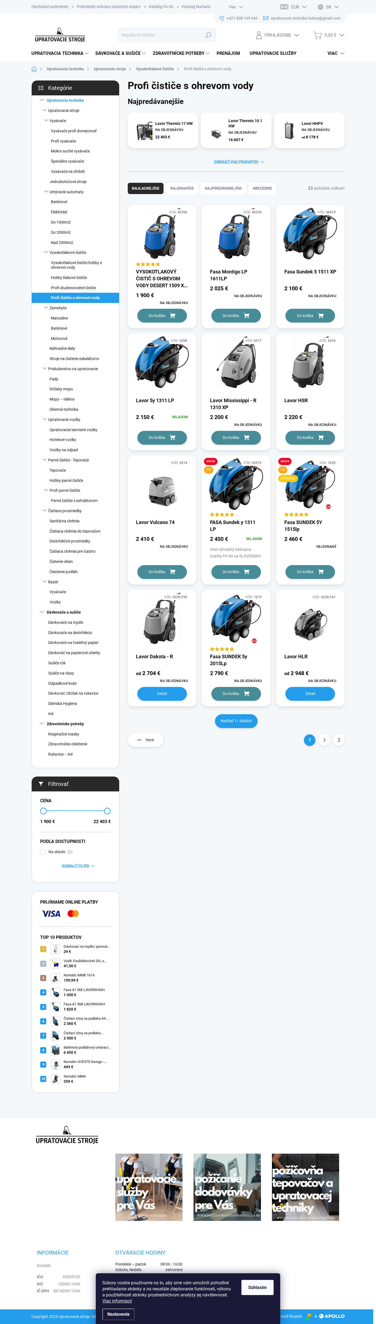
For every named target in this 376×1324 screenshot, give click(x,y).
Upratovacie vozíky (64, 419)
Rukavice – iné (60, 754)
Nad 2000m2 (62, 242)
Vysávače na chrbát (68, 171)
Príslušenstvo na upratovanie (73, 369)
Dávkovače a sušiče (64, 612)
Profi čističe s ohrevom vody (75, 298)
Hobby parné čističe (66, 480)
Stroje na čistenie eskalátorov (74, 358)
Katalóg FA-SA (161, 6)
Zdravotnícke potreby (65, 724)
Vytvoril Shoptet (288, 1316)
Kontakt (44, 1265)
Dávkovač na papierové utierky (74, 653)
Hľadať (208, 35)
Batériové (59, 202)
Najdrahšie (182, 188)
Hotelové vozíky (63, 439)
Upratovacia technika (65, 100)
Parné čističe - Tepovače (68, 460)
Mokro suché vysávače (70, 151)
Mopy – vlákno (62, 399)
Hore (150, 740)
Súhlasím (257, 1287)
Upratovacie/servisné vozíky (73, 430)
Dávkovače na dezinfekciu (70, 632)
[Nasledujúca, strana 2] (324, 740)
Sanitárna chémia (65, 521)
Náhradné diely (62, 348)
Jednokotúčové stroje (68, 181)
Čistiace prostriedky (65, 511)
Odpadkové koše (62, 683)
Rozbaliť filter (75, 866)
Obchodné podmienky (50, 6)
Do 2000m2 (61, 232)
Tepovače (58, 470)
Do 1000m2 (61, 222)
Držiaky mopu (61, 389)
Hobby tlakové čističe (69, 277)
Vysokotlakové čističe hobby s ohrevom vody (76, 265)
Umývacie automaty (67, 192)
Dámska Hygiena (62, 703)
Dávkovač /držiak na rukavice (73, 693)
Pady (54, 379)
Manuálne (59, 318)
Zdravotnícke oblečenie (67, 744)
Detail (162, 693)
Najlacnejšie (145, 188)
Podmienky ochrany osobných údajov (109, 6)
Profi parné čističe (65, 490)
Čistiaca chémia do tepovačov (75, 531)
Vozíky (55, 602)
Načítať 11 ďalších (236, 721)
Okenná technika (64, 409)
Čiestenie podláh (64, 572)
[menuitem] (60, 53)
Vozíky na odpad (64, 450)
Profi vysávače (63, 141)
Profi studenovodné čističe (73, 288)
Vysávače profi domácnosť (74, 131)
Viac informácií (117, 1301)
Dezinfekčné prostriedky (70, 541)
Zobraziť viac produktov (236, 162)
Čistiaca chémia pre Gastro (73, 551)
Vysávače (58, 121)
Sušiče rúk (57, 663)
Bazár (53, 582)
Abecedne (262, 188)
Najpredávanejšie (223, 188)
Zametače (58, 308)
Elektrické (59, 212)
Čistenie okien (61, 561)
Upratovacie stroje (63, 110)
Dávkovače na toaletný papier (73, 642)
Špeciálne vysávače (67, 161)
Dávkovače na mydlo (65, 622)
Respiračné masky (63, 734)
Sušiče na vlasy (61, 673)
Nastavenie (118, 1314)
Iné (50, 713)
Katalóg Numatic (196, 6)
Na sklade (59, 852)
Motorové (59, 338)
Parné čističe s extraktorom (74, 500)
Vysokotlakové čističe (68, 252)
